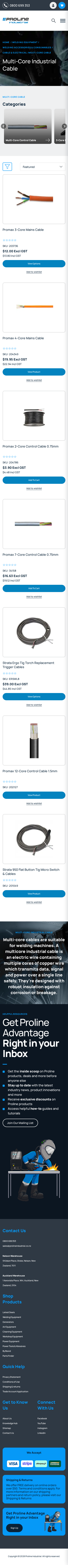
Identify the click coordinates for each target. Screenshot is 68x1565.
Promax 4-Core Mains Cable (23, 338)
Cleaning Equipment (12, 1331)
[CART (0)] (61, 5)
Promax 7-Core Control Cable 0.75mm (30, 554)
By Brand (7, 1351)
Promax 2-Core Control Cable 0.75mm (31, 446)
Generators (8, 1322)
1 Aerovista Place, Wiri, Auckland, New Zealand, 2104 (20, 1280)
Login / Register (53, 5)
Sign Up (14, 1527)
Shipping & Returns (18, 1498)
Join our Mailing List (20, 1123)
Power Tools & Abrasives (14, 1346)
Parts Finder (8, 1355)
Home (6, 42)
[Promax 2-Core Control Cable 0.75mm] (34, 415)
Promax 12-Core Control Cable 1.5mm (30, 771)
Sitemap (7, 1428)
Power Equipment (11, 1341)
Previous (3, 126)
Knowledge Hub (10, 1423)
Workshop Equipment (13, 1336)
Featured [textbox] (29, 167)
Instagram (42, 1428)
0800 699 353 (19, 5)
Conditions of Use (11, 1381)
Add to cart (34, 480)
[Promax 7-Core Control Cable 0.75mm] (34, 524)
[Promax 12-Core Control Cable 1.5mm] (34, 740)
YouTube (41, 1423)
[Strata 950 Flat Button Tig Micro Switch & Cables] (34, 839)
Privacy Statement (12, 1376)
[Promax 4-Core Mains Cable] (34, 307)
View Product (34, 371)
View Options (34, 263)
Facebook (42, 1418)
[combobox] (42, 167)
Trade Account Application (15, 1391)
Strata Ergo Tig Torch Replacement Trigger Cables (28, 665)
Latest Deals (9, 1312)
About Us (7, 1418)
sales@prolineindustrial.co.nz (17, 1245)
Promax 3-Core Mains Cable (23, 230)
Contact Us (8, 1433)
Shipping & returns (11, 1386)
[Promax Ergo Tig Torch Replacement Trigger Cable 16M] (34, 632)
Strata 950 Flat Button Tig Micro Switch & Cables (31, 871)
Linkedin (41, 1433)
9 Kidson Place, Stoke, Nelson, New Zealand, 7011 (19, 1260)
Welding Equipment (12, 1317)
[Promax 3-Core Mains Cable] (34, 199)
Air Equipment (9, 1326)
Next (64, 126)
